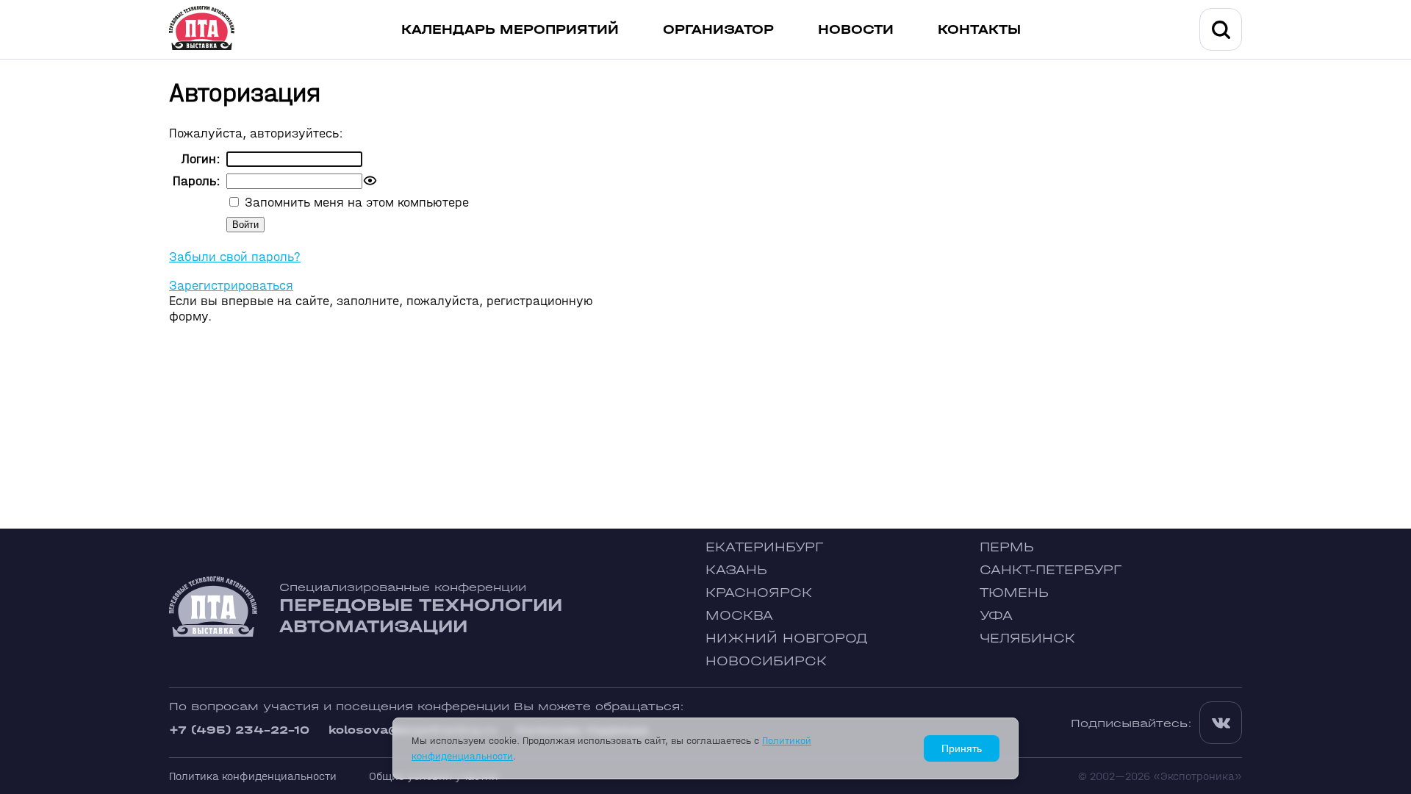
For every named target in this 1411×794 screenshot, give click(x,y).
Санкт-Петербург (1050, 570)
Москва (739, 615)
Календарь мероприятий (510, 29)
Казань (736, 570)
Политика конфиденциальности (253, 776)
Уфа (996, 615)
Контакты (979, 29)
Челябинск (1027, 638)
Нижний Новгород (787, 638)
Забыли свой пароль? (235, 257)
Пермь (1007, 547)
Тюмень (1014, 593)
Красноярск (759, 593)
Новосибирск (766, 661)
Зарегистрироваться (231, 285)
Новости (856, 29)
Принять (961, 748)
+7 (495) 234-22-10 (239, 730)
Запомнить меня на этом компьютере (355, 202)
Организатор (718, 29)
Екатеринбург (764, 547)
